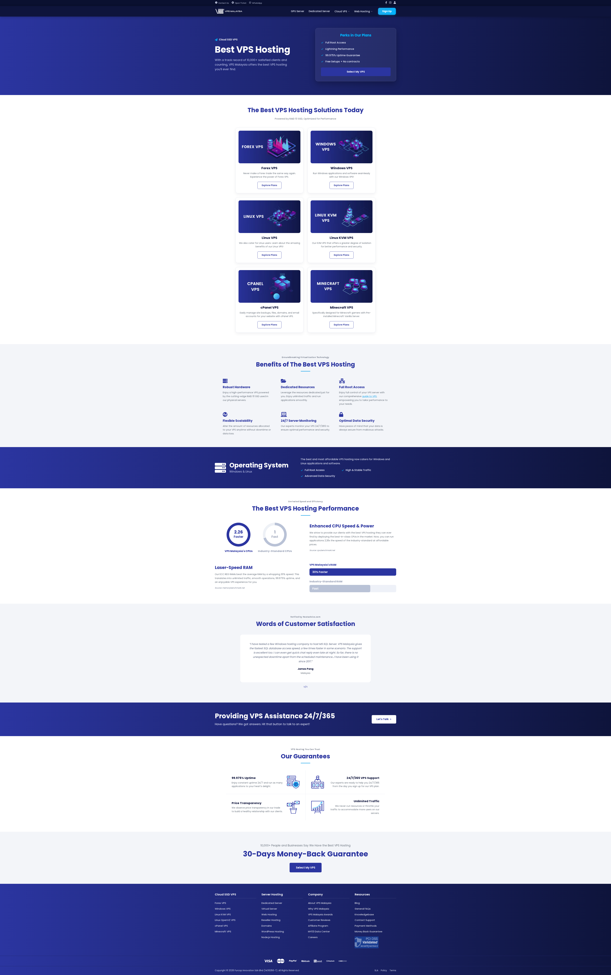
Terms (393, 970)
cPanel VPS (221, 925)
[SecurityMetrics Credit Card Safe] (367, 942)
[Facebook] (386, 3)
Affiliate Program (318, 925)
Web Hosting (362, 11)
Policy (384, 970)
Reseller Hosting (270, 920)
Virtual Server (269, 908)
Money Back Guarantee (368, 931)
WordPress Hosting (272, 931)
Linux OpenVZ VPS (225, 920)
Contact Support (365, 920)
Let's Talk (382, 719)
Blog (357, 903)
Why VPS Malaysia (318, 908)
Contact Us (223, 3)
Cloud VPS (340, 11)
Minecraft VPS (223, 931)
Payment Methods (366, 925)
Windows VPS (223, 908)
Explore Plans (269, 185)
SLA (376, 970)
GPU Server (297, 11)
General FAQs (363, 908)
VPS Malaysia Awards (320, 914)
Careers (313, 937)
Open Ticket (240, 3)
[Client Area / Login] (395, 3)
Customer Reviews (319, 920)
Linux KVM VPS (223, 914)
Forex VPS (220, 903)
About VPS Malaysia (319, 903)
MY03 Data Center (319, 931)
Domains (266, 925)
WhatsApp (257, 3)
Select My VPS (356, 72)
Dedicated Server (319, 11)
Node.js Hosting (270, 937)
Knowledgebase (364, 914)
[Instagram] (390, 3)
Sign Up (387, 11)
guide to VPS (369, 396)
